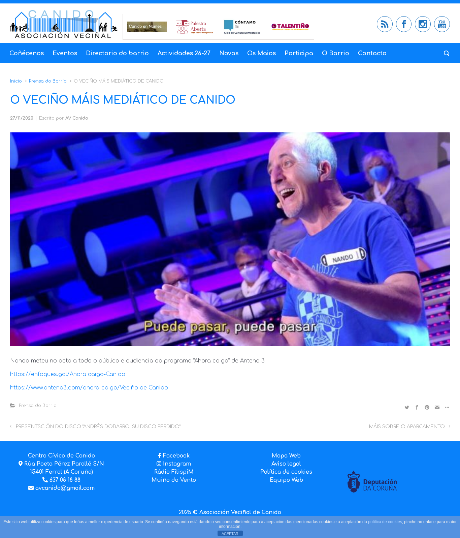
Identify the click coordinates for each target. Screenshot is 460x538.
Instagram (176, 464)
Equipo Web (286, 480)
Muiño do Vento (174, 480)
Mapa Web (286, 456)
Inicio (16, 81)
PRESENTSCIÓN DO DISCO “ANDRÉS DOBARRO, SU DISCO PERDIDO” (98, 426)
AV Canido (76, 118)
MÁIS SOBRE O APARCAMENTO (407, 426)
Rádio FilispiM (174, 472)
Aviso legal (286, 464)
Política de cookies (286, 472)
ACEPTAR (230, 534)
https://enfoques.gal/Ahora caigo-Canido (67, 374)
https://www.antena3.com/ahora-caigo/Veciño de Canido (89, 388)
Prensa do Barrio (48, 81)
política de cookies (385, 521)
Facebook (176, 456)
